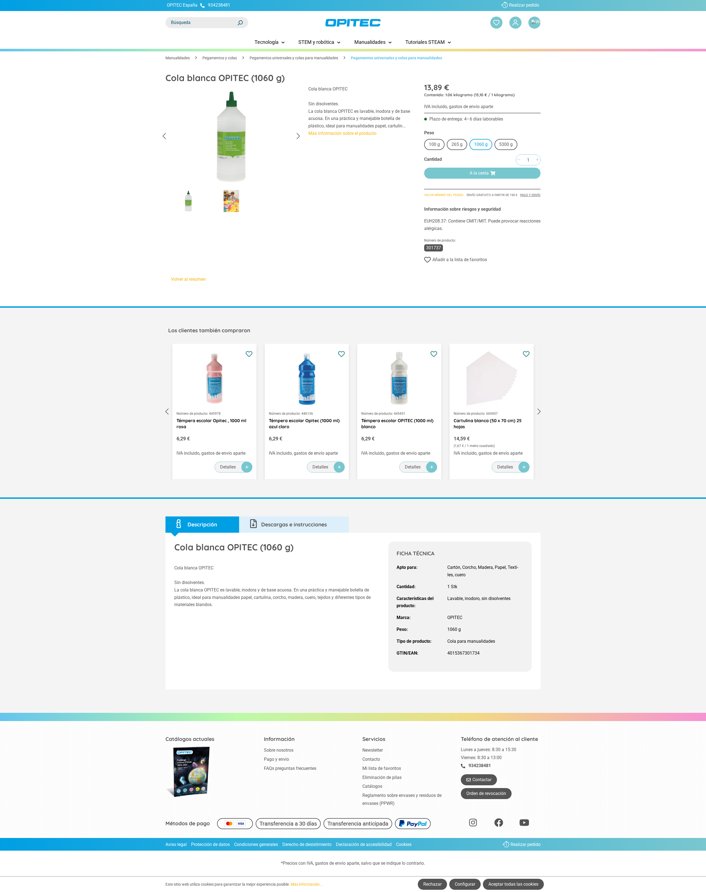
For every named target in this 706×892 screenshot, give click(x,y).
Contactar (481, 779)
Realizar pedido (524, 5)
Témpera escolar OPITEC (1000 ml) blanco (397, 423)
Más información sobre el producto (342, 133)
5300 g (506, 144)
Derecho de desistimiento (306, 844)
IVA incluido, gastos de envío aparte (458, 106)
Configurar (465, 884)
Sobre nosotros (278, 750)
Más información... (307, 884)
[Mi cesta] (534, 23)
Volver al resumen (188, 279)
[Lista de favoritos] (496, 23)
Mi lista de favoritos (381, 768)
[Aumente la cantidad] (537, 160)
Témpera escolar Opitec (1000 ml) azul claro (304, 423)
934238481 (219, 5)
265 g (456, 144)
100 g (434, 144)
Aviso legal (176, 844)
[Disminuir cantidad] (518, 160)
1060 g (481, 144)
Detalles (228, 467)
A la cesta (479, 173)
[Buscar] (239, 22)
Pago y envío (530, 195)
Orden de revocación (486, 793)
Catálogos (372, 786)
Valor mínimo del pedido (444, 195)
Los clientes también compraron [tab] (209, 330)
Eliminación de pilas (382, 777)
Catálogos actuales (189, 739)
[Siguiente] (298, 136)
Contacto (371, 759)
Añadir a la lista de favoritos (459, 259)
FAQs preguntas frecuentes (290, 768)
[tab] (202, 524)
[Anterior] (164, 136)
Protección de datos (210, 844)
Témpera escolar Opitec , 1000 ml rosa (211, 423)
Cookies (403, 844)
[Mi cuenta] (515, 23)
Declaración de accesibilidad (364, 844)
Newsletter (372, 750)
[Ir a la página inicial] (353, 22)
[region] (231, 150)
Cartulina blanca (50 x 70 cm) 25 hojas (488, 423)
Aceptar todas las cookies (513, 884)
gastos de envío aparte (337, 863)
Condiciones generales (256, 844)
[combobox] (201, 22)
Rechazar (432, 884)
